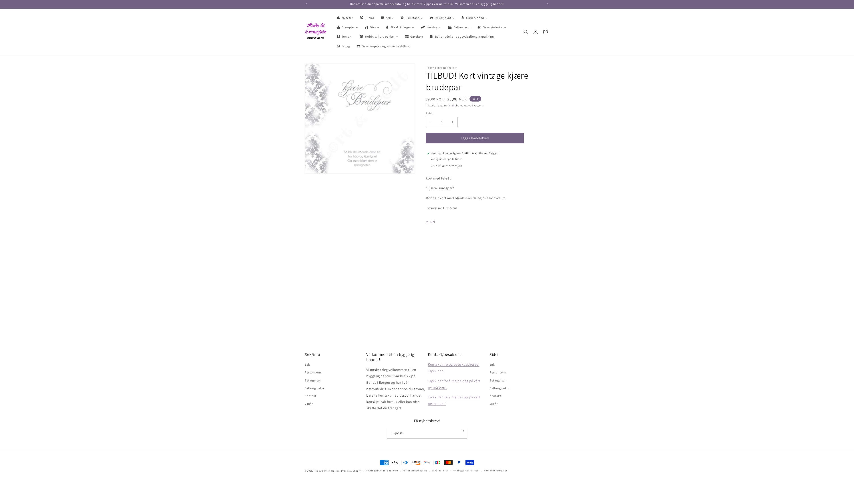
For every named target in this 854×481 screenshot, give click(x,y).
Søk (307, 365)
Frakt (452, 105)
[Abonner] (462, 431)
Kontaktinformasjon (496, 470)
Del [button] (432, 222)
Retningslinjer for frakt (466, 470)
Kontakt (310, 396)
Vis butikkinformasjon (446, 166)
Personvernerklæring (415, 470)
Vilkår (309, 404)
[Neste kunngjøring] (548, 4)
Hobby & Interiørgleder (327, 470)
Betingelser (313, 380)
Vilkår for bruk (440, 470)
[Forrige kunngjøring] (306, 4)
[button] (526, 32)
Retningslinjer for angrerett (382, 470)
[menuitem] (344, 17)
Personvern (313, 372)
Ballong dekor (315, 388)
